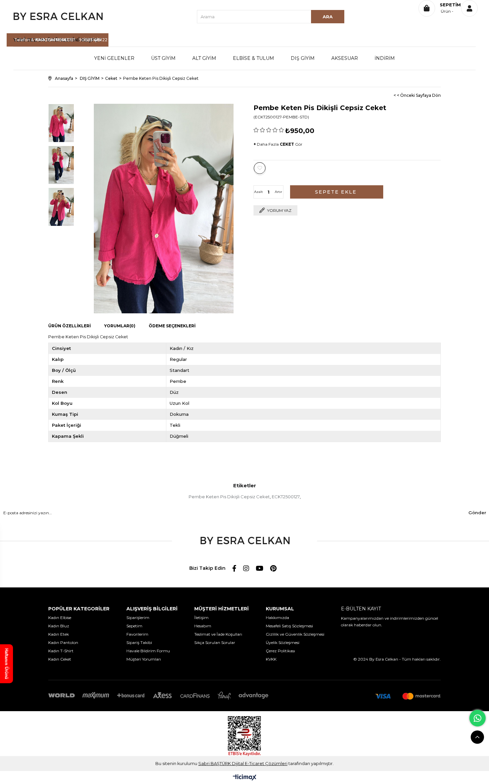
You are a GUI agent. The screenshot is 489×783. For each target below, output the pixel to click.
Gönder (477, 512)
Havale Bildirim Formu (148, 650)
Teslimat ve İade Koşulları (218, 634)
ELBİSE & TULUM (253, 58)
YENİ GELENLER (114, 58)
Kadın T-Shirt (61, 650)
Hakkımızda (277, 617)
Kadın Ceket (59, 659)
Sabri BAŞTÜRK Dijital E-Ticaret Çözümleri (242, 763)
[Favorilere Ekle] (260, 168)
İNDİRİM (385, 58)
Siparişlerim (137, 617)
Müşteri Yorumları (143, 659)
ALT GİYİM (204, 58)
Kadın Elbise (59, 617)
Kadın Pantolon (63, 642)
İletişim (201, 617)
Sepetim (134, 625)
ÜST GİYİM (163, 58)
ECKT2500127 (286, 496)
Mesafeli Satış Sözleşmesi (289, 625)
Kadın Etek (58, 634)
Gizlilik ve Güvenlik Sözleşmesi (295, 634)
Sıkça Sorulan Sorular (214, 642)
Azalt (258, 192)
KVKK (271, 659)
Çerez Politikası (280, 650)
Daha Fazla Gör (277, 144)
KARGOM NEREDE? (56, 39)
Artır (278, 192)
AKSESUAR (344, 58)
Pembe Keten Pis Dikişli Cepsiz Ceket (229, 496)
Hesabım (202, 625)
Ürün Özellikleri (69, 325)
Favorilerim (137, 634)
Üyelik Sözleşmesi (282, 642)
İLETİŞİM (93, 39)
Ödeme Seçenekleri (172, 325)
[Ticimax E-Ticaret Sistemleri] (244, 777)
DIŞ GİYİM (303, 58)
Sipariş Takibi (139, 642)
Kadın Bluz (58, 625)
